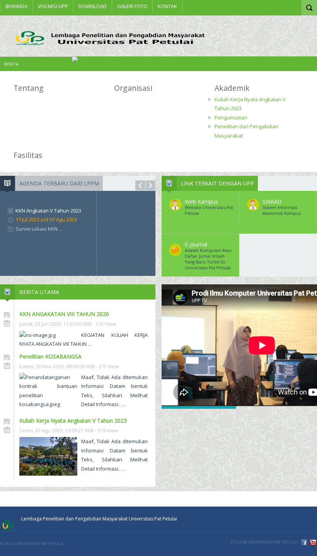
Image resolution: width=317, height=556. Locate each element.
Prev (140, 185)
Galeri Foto (132, 6)
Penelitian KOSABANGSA (50, 356)
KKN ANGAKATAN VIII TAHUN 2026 (64, 314)
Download (92, 6)
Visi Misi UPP (53, 6)
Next (151, 185)
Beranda (16, 6)
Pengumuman (231, 117)
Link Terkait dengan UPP (217, 183)
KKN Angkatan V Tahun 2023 (48, 210)
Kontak (167, 6)
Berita (11, 64)
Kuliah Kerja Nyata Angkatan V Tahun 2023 (73, 420)
